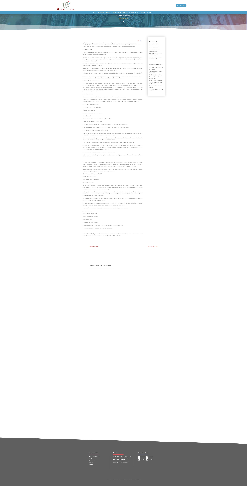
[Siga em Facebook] (139, 457)
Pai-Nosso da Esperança (154, 46)
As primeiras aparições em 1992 (156, 67)
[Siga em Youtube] (147, 459)
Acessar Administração (94, 456)
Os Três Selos (152, 69)
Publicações (131, 12)
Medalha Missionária (153, 44)
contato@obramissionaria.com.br (121, 462)
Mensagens (113, 363)
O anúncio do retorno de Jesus (155, 80)
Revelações (107, 12)
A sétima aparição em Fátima (155, 74)
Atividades (124, 12)
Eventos (91, 462)
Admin (93, 312)
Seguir (142, 456)
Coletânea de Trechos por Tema (98, 361)
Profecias (92, 311)
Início (94, 12)
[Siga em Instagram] (139, 459)
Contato (148, 12)
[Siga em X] (147, 457)
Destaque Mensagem (105, 363)
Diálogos (121, 18)
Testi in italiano (140, 12)
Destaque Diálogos (111, 413)
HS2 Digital (138, 480)
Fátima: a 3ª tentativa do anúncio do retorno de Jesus (104, 411)
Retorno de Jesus (123, 413)
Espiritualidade (116, 12)
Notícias (91, 458)
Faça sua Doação (181, 5)
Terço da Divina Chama (154, 47)
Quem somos (100, 12)
